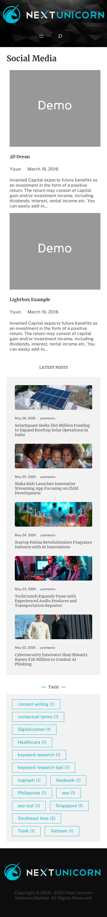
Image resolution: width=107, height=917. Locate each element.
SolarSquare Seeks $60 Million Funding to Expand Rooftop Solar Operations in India (52, 430)
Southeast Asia (36, 818)
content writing (36, 704)
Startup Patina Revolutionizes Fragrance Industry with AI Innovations (53, 544)
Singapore (69, 805)
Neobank (68, 780)
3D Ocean (20, 156)
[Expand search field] (60, 36)
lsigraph (29, 780)
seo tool (29, 805)
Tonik (26, 831)
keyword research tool (43, 767)
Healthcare (32, 742)
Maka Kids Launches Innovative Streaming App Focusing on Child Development (46, 488)
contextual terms (38, 716)
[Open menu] (41, 36)
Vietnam (62, 831)
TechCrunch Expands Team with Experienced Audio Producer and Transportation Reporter (46, 601)
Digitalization (34, 729)
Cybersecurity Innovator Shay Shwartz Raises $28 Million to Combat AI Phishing (51, 660)
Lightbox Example (30, 299)
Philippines (32, 792)
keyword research (39, 754)
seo (68, 792)
